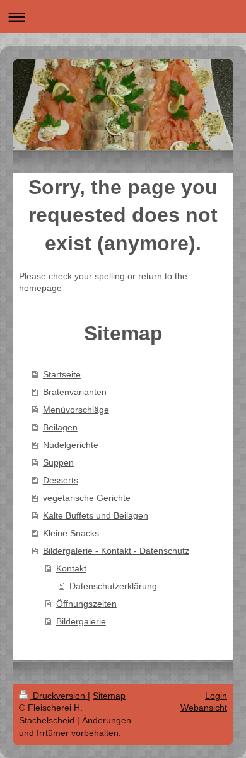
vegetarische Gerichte (87, 498)
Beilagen (60, 427)
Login (216, 696)
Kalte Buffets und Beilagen (95, 515)
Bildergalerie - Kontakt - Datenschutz (116, 551)
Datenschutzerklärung (113, 586)
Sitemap (109, 696)
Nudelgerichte (70, 445)
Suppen (58, 462)
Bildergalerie (81, 621)
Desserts (60, 480)
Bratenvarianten (75, 392)
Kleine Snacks (71, 533)
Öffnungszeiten (86, 604)
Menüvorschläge (76, 410)
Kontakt (71, 568)
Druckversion (59, 696)
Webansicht (203, 708)
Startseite (62, 374)
